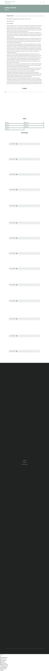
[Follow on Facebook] (22, 651)
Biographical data (10, 15)
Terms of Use (24, 464)
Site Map (24, 462)
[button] (0, 656)
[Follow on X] (24, 651)
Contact (24, 460)
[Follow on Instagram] (27, 651)
